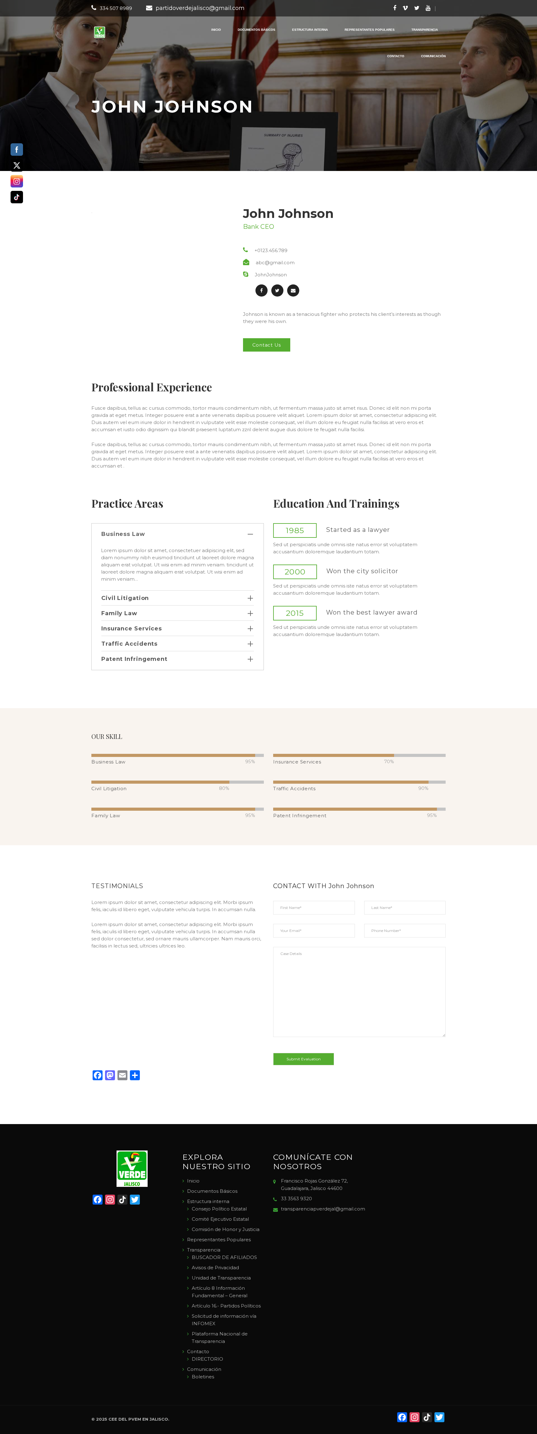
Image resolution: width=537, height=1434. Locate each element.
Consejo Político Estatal (219, 1209)
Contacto (395, 56)
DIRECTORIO (207, 1359)
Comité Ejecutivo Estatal (220, 1219)
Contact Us (266, 345)
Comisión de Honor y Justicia (225, 1229)
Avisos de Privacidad (215, 1267)
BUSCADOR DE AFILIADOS (224, 1257)
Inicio (216, 29)
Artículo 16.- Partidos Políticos (226, 1306)
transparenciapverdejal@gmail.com (323, 1209)
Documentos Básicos (256, 29)
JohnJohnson (271, 275)
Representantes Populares (370, 29)
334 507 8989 (116, 8)
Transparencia (424, 29)
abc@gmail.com (275, 262)
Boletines (203, 1377)
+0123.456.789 (271, 250)
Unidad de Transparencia (221, 1278)
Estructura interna (310, 29)
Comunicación (433, 56)
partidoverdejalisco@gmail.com (200, 8)
